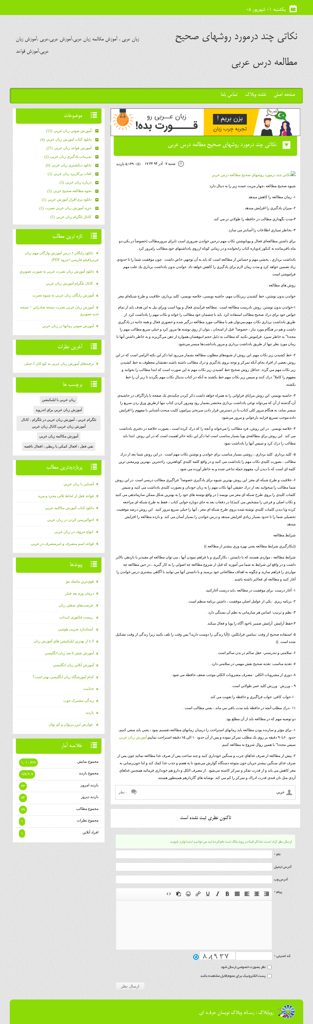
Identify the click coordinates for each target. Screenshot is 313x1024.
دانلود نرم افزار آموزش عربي (67, 199)
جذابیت (88, 688)
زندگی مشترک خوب (78, 700)
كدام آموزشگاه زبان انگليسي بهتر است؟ (63, 677)
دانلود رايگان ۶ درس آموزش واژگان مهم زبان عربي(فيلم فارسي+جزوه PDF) (62, 256)
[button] (266, 894)
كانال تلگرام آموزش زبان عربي (70, 283)
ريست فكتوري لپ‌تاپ (76, 617)
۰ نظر (123, 792)
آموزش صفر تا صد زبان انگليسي (69, 653)
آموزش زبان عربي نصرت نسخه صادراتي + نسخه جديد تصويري (59, 310)
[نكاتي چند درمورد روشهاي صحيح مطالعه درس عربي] (254, 175)
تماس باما (229, 95)
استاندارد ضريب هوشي (76, 629)
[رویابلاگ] (287, 1011)
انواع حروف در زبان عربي (74, 532)
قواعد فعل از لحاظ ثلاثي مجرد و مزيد (66, 496)
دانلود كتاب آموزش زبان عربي (66, 139)
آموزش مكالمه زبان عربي (58, 436)
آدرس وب (281, 879)
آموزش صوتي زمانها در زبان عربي (68, 326)
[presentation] (266, 894)
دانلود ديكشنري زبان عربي (69, 165)
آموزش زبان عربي (133, 737)
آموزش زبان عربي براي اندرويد (58, 410)
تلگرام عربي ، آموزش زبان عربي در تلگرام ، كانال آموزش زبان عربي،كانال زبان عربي (58, 423)
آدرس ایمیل (283, 866)
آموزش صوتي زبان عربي (69, 131)
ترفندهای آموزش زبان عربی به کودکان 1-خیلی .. (57, 363)
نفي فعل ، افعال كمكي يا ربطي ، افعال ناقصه (58, 446)
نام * (277, 854)
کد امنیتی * (282, 955)
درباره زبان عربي (76, 182)
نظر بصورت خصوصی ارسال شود (243, 966)
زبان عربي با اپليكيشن (58, 400)
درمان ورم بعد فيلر (79, 593)
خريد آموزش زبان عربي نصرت (65, 208)
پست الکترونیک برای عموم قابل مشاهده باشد (233, 975)
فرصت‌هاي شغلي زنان (76, 605)
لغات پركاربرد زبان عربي (70, 174)
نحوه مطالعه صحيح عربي (69, 191)
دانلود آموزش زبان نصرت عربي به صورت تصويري (57, 271)
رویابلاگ (266, 1013)
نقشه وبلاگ (255, 95)
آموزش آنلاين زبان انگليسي (73, 665)
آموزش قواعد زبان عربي (69, 148)
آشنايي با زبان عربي (79, 484)
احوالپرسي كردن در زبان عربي (70, 520)
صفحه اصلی (284, 95)
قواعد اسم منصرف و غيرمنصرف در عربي (62, 544)
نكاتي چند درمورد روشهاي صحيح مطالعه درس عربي (222, 145)
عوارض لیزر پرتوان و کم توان (71, 724)
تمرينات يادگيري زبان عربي (68, 156)
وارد (182, 841)
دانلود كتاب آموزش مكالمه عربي (69, 508)
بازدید (90, 712)
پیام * (278, 891)
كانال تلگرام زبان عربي (71, 217)
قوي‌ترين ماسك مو (80, 581)
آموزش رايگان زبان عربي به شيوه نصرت (63, 295)
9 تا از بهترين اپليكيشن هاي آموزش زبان (64, 641)
